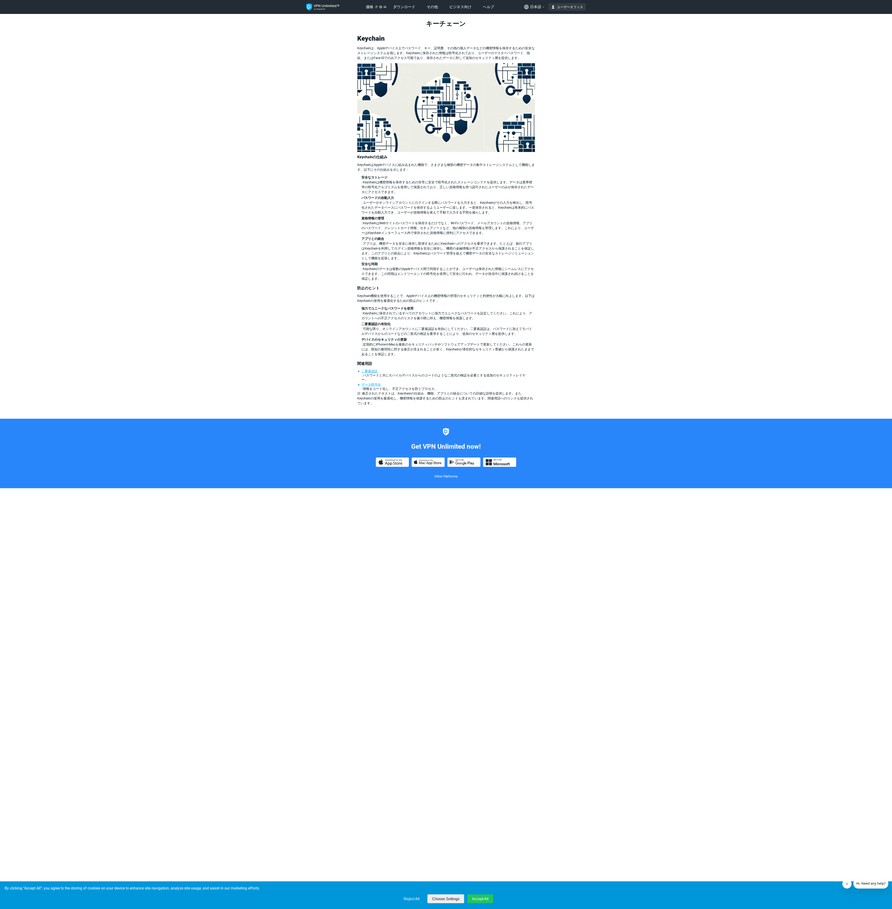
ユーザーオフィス (570, 7)
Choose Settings (445, 899)
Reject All (412, 899)
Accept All (480, 899)
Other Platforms (446, 476)
